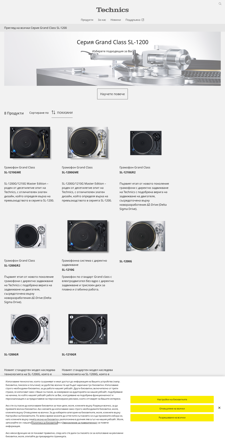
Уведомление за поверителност (79, 422)
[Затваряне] (219, 408)
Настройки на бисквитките (172, 399)
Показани (65, 113)
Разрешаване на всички (172, 417)
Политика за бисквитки (44, 422)
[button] (112, 94)
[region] (112, 408)
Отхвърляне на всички (172, 408)
